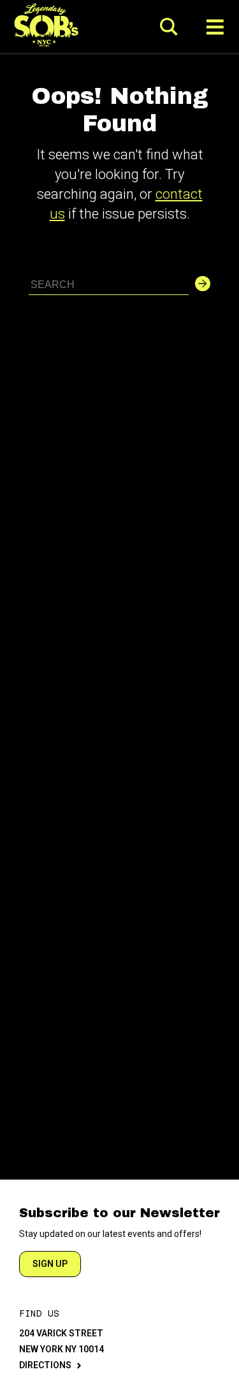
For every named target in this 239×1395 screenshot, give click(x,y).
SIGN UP (50, 1264)
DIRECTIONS (45, 1365)
